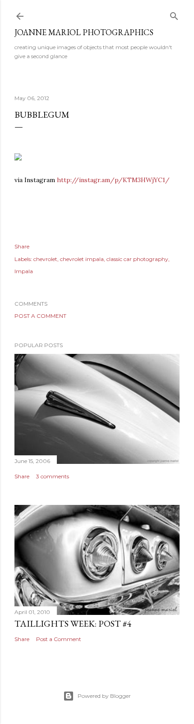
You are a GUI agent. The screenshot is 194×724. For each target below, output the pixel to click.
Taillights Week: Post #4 (72, 623)
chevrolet (45, 259)
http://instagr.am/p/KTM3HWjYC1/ (113, 180)
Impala (23, 271)
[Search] (174, 14)
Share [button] (21, 246)
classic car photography (137, 259)
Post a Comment (40, 315)
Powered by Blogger (104, 695)
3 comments (52, 476)
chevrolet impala (82, 259)
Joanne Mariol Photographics (83, 32)
